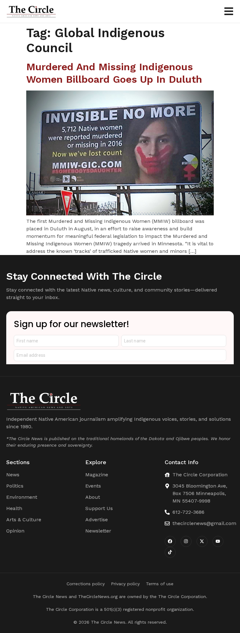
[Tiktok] (170, 552)
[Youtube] (217, 541)
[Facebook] (170, 541)
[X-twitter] (202, 541)
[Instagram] (186, 541)
